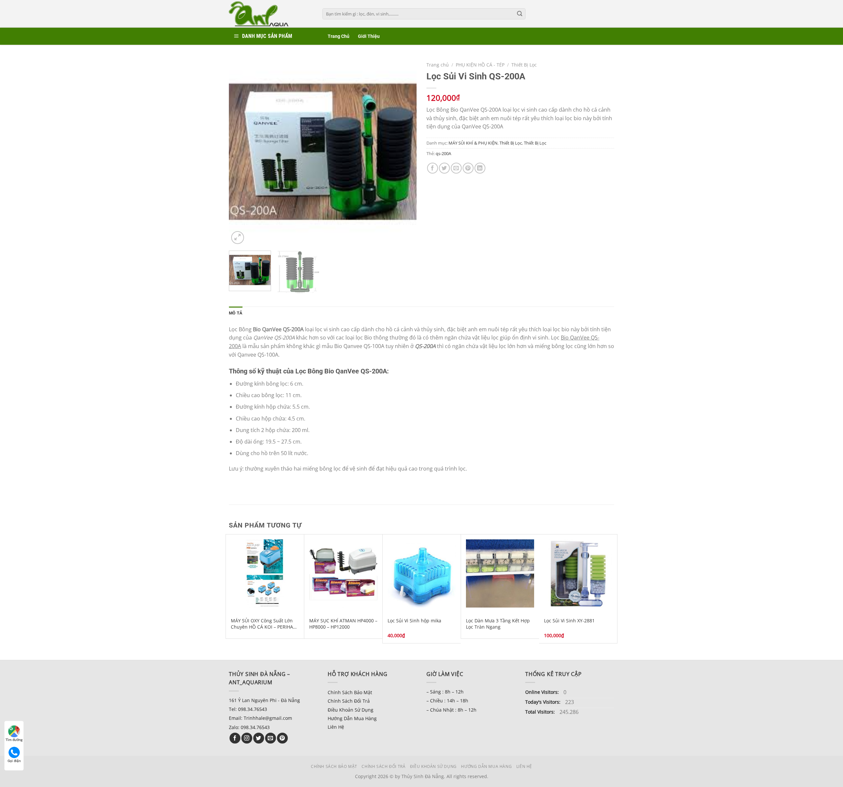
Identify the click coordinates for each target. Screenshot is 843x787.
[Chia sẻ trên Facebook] (432, 168)
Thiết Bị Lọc (524, 65)
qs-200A (443, 153)
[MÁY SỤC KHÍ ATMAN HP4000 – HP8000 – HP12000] (343, 573)
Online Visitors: (542, 692)
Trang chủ (437, 65)
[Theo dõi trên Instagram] (246, 738)
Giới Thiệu (369, 36)
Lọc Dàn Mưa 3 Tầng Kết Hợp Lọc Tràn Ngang (498, 624)
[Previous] (241, 152)
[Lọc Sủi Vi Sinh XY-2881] (578, 573)
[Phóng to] (237, 237)
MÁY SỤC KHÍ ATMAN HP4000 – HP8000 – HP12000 (343, 624)
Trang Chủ (338, 36)
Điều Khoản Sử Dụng (350, 710)
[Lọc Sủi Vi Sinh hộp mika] (422, 573)
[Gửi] (519, 13)
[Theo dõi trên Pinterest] (282, 738)
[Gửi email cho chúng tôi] (270, 738)
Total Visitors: (540, 712)
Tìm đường (14, 739)
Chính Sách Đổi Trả (349, 701)
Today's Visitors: (543, 702)
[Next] (404, 152)
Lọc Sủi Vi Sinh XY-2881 (569, 621)
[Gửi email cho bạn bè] (456, 168)
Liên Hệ (336, 727)
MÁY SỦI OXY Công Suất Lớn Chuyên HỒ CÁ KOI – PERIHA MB (262, 624)
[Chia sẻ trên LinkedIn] (480, 168)
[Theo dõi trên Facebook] (235, 738)
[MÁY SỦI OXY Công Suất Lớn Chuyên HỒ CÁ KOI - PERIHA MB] (265, 573)
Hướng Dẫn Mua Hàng (352, 718)
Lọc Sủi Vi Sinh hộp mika (414, 621)
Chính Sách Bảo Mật (350, 692)
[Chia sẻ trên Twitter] (444, 168)
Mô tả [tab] (235, 313)
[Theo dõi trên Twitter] (258, 738)
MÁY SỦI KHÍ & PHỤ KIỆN (473, 143)
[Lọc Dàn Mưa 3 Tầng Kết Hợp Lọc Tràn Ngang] (500, 573)
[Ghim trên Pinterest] (468, 168)
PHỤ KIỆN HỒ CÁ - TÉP (480, 65)
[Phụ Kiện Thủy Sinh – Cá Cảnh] (271, 14)
